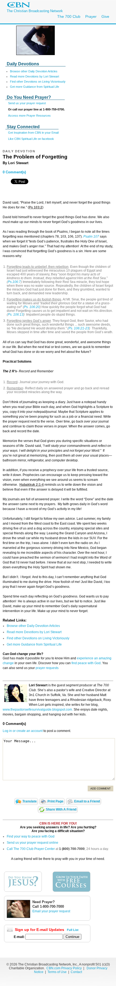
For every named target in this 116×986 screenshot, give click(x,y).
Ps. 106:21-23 (79, 328)
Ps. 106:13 (15, 314)
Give (105, 16)
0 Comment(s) (14, 172)
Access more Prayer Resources (29, 115)
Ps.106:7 (14, 282)
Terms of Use (57, 972)
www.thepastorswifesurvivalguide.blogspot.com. (38, 709)
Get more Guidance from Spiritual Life (34, 86)
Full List (73, 929)
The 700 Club (68, 16)
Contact (76, 972)
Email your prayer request (51, 911)
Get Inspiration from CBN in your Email (33, 132)
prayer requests (47, 668)
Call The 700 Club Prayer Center (31, 849)
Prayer (91, 16)
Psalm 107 (91, 236)
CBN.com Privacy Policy (64, 968)
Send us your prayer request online (32, 843)
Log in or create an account (23, 731)
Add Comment (100, 788)
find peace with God (86, 663)
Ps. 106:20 (32, 307)
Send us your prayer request (27, 103)
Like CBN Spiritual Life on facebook (31, 138)
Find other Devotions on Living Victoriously (38, 81)
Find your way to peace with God (30, 836)
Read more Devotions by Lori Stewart (34, 76)
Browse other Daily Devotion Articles (33, 71)
